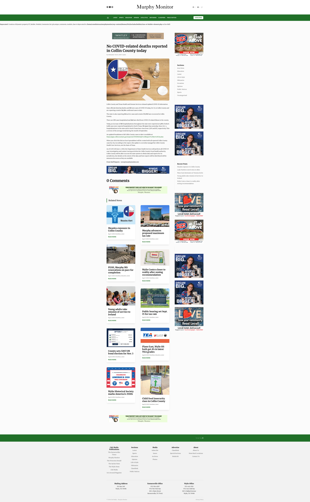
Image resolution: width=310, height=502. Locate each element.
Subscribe (198, 17)
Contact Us (195, 456)
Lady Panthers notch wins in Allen (188, 170)
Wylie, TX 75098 (121, 489)
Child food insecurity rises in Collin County (153, 399)
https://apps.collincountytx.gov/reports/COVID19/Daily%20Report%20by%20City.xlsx (135, 137)
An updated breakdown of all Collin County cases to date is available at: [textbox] (135, 136)
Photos (155, 459)
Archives (155, 456)
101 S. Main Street (155, 491)
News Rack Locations (196, 453)
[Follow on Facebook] (107, 7)
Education (128, 17)
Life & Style (144, 17)
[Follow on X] (110, 7)
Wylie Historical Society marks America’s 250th (121, 392)
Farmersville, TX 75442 (155, 493)
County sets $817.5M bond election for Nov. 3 (120, 352)
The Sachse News (114, 464)
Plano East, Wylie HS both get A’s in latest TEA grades (153, 349)
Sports (121, 17)
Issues (155, 453)
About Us (196, 450)
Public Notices (171, 17)
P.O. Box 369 (121, 486)
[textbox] (138, 162)
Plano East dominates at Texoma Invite (190, 173)
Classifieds (161, 17)
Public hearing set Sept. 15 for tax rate (154, 312)
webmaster (111, 54)
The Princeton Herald (114, 461)
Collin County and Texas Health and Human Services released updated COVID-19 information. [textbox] (137, 104)
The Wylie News (114, 467)
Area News (118, 234)
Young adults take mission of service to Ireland (119, 312)
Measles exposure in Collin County (119, 229)
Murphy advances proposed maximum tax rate (153, 233)
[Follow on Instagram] (112, 7)
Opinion (136, 17)
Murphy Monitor (114, 458)
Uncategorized (182, 95)
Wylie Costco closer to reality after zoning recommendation (153, 272)
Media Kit (175, 456)
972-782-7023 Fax (155, 489)
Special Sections (175, 453)
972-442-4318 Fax (189, 489)
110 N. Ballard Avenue (189, 491)
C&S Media (114, 470)
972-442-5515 (189, 486)
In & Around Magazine (114, 473)
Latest (115, 17)
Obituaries (153, 17)
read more (112, 237)
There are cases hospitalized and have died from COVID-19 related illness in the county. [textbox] (138, 120)
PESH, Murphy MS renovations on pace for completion (120, 270)
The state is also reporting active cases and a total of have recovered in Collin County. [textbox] (135, 115)
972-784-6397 (155, 486)
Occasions (180, 83)
